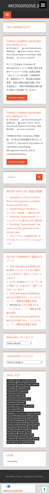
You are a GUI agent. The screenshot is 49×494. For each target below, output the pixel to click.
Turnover (11, 439)
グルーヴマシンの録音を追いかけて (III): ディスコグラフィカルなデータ (24, 239)
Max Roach (23, 417)
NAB (30, 424)
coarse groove (32, 384)
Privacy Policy (12, 461)
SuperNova (11, 435)
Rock (15, 431)
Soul (29, 431)
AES (14, 381)
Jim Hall (10, 417)
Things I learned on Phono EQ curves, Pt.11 (24, 114)
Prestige (23, 428)
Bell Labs (21, 381)
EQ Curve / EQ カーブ (15, 406)
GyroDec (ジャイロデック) (17, 413)
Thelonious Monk (25, 435)
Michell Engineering (16, 421)
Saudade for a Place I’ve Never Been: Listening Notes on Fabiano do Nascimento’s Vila (23, 201)
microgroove (32, 421)
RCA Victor (32, 428)
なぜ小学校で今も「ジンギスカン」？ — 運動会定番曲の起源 (24, 308)
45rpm (30, 51)
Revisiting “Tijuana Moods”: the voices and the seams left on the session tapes (24, 228)
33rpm (23, 51)
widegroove (29, 442)
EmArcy (22, 402)
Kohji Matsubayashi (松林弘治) (25, 266)
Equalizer (29, 406)
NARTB (36, 424)
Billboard (31, 381)
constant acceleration (17, 392)
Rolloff (21, 431)
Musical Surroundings (17, 424)
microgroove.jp (24, 6)
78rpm (37, 51)
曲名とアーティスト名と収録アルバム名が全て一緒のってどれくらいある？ (24, 274)
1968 (9, 381)
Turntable (21, 439)
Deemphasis (12, 402)
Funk (21, 410)
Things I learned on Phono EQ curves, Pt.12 (24, 43)
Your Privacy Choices (21, 486)
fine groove (12, 410)
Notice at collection (13, 490)
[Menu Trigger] (43, 4)
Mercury (33, 417)
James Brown (34, 413)
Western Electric (14, 442)
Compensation (23, 388)
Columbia (11, 388)
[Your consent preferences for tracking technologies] (44, 489)
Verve (30, 439)
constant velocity (15, 399)
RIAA (9, 431)
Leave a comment (27, 57)
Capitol (21, 384)
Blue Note (11, 384)
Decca (27, 399)
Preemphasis (12, 428)
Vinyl (36, 439)
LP (16, 417)
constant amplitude (16, 395)
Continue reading (16, 97)
